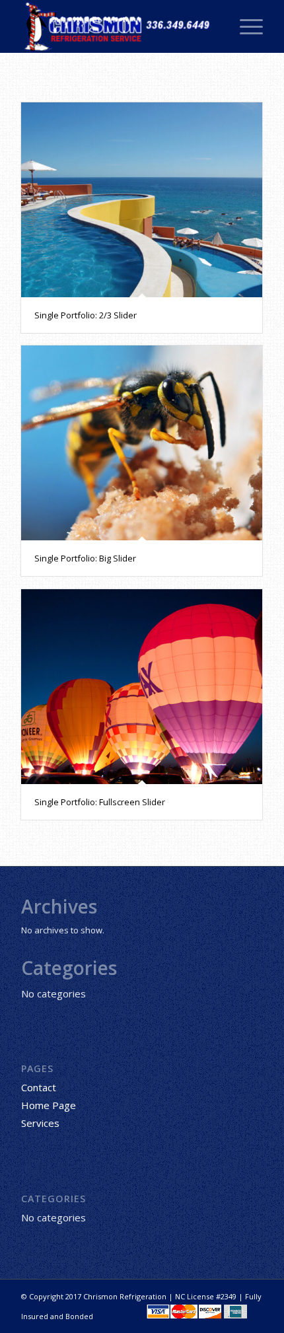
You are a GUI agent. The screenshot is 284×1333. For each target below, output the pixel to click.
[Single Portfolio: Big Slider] (141, 442)
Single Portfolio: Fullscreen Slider (99, 802)
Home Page (48, 1105)
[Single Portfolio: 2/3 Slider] (141, 199)
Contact (38, 1087)
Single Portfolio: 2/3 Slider (85, 315)
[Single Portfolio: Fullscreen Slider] (141, 686)
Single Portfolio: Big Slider (85, 558)
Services (40, 1123)
